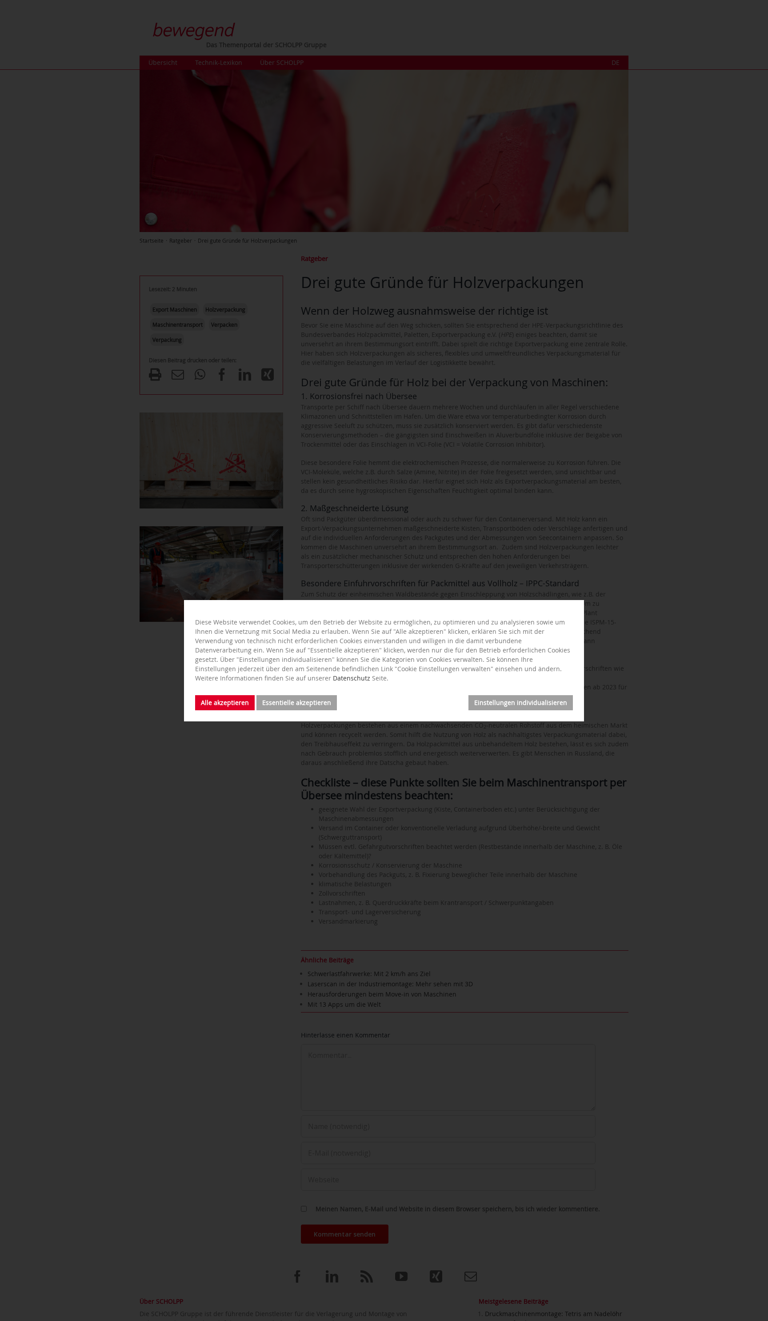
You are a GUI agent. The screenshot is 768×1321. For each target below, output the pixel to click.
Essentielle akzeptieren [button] (296, 702)
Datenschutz (351, 678)
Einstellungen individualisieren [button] (520, 702)
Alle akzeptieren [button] (225, 702)
